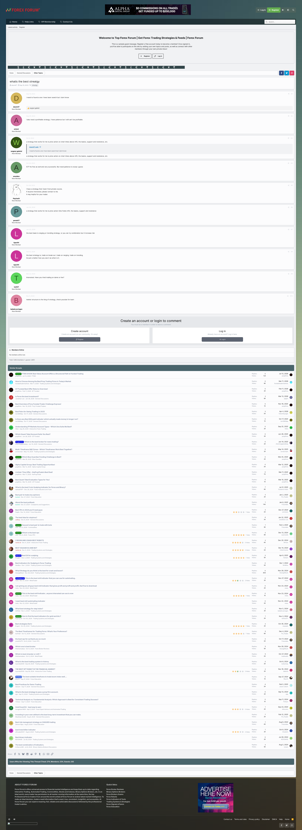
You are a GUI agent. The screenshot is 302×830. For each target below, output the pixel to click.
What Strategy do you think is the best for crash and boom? (39, 571)
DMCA (274, 819)
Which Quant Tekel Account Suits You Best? (32, 434)
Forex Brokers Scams (114, 794)
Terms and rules (240, 819)
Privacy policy (254, 819)
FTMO (34, 376)
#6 (292, 207)
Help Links (29, 22)
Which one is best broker (25, 646)
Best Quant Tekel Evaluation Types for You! (32, 480)
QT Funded (35, 391)
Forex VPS (31, 535)
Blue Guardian (37, 459)
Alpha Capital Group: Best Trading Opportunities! (35, 465)
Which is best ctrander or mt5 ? (28, 654)
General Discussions (42, 399)
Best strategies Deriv (23, 624)
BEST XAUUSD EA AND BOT (26, 548)
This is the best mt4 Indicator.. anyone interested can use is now (47, 593)
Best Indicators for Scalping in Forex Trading (33, 563)
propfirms (18, 376)
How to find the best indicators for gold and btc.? (41, 616)
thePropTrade (36, 474)
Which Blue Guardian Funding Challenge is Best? (41, 457)
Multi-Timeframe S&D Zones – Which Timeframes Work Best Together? (43, 449)
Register (22, 27)
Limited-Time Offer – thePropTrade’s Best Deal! (34, 472)
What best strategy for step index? (29, 609)
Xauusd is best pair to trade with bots (37, 525)
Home (14, 22)
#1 (292, 94)
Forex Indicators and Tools (43, 489)
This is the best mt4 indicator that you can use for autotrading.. (50, 578)
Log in (224, 339)
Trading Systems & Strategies (118, 802)
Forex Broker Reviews (42, 649)
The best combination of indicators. (29, 745)
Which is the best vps (30, 533)
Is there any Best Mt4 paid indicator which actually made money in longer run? (46, 419)
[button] (288, 10)
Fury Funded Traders (39, 406)
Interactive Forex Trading (37, 429)
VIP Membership (48, 22)
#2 (292, 116)
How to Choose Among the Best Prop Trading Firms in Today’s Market (43, 381)
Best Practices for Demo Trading (28, 684)
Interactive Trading (22, 792)
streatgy (35, 85)
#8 (292, 251)
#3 (292, 138)
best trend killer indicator (25, 730)
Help (281, 819)
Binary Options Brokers (84, 792)
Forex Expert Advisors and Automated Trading (51, 709)
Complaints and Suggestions (40, 504)
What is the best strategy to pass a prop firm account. (36, 692)
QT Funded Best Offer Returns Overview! (31, 389)
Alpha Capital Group (38, 467)
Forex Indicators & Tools (116, 799)
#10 (291, 296)
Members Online (18, 350)
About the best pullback (24, 502)
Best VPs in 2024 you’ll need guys (28, 510)
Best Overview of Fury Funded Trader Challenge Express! (38, 404)
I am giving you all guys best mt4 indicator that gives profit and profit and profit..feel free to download (56, 586)
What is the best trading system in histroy (32, 662)
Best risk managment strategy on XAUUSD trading (35, 722)
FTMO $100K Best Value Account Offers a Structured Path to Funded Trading (52, 374)
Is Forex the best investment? (27, 396)
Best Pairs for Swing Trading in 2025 (30, 412)
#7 (292, 229)
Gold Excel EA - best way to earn (28, 707)
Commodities (32, 527)
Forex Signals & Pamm (115, 804)
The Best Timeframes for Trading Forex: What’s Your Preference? (41, 631)
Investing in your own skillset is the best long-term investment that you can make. (48, 715)
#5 (292, 185)
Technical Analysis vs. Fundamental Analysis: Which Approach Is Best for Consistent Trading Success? (56, 700)
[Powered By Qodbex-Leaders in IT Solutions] (22, 824)
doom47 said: (34, 147)
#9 (292, 274)
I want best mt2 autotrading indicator (30, 601)
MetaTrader (33, 580)
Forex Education (36, 497)
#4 (292, 163)
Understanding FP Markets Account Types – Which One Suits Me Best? (43, 427)
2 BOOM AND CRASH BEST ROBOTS (29, 540)
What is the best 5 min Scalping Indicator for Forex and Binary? (40, 487)
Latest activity (12, 27)
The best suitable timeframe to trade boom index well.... (44, 677)
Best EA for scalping (30, 555)
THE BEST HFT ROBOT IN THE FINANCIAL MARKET (35, 669)
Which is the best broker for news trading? (41, 442)
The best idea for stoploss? (26, 517)
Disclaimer (266, 819)
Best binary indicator (23, 737)
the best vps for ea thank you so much (30, 639)
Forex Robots (111, 797)
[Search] (293, 10)
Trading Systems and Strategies (50, 383)
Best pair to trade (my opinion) (27, 495)
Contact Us (67, 22)
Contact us (228, 819)
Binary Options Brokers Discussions (45, 747)
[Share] (288, 93)
